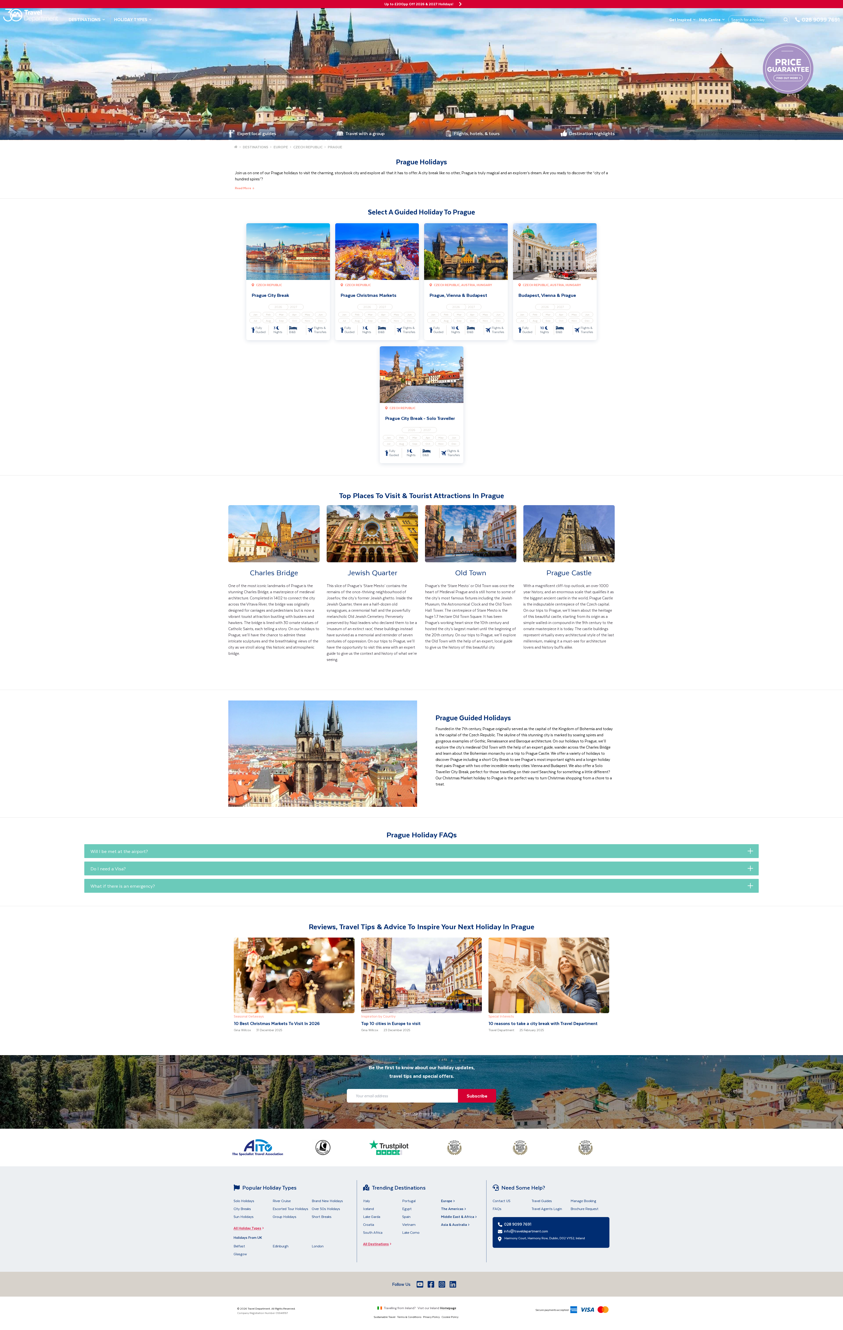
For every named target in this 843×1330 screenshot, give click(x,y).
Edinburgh (280, 1246)
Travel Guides (541, 1200)
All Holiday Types (247, 1228)
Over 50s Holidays (326, 1208)
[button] (421, 851)
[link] (274, 590)
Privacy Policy (431, 1317)
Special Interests (501, 1016)
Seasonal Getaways (249, 1016)
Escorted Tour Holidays (290, 1208)
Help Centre (710, 19)
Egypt (407, 1208)
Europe (446, 1200)
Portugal (409, 1200)
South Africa (372, 1232)
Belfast (239, 1246)
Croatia (368, 1224)
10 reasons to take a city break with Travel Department (543, 1023)
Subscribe (477, 1095)
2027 (293, 306)
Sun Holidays (244, 1216)
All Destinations (376, 1244)
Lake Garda (371, 1216)
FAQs (497, 1208)
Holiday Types (131, 19)
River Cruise (282, 1200)
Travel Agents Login (546, 1208)
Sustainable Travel (384, 1317)
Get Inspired (680, 19)
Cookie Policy (449, 1317)
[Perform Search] (786, 19)
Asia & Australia (454, 1224)
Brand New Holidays (327, 1200)
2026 (278, 306)
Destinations (85, 19)
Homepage (448, 1307)
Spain (406, 1216)
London (318, 1246)
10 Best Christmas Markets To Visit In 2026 (277, 1023)
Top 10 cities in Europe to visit (391, 1023)
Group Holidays (284, 1216)
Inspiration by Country (378, 1016)
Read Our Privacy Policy (421, 1113)
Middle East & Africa (457, 1216)
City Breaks (242, 1208)
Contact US (501, 1200)
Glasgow (240, 1254)
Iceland (368, 1208)
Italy (366, 1200)
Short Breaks (321, 1216)
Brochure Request (584, 1208)
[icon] (460, 4)
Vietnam (409, 1224)
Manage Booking (583, 1200)
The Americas (452, 1208)
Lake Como (411, 1232)
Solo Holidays (244, 1200)
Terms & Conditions (409, 1317)
